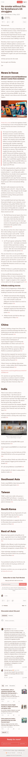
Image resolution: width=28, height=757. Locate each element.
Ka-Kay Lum (10, 698)
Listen (24, 18)
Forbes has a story (6, 123)
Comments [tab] (4, 615)
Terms (16, 750)
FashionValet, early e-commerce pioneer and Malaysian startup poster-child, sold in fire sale (9, 691)
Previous (6, 605)
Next (23, 605)
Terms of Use (21, 587)
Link (25, 282)
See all (4, 732)
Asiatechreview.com (7, 571)
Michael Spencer (8, 670)
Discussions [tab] (12, 685)
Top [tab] (3, 685)
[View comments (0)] (8, 715)
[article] (14, 695)
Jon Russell (7, 17)
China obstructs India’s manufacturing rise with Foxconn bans (8, 720)
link (11, 227)
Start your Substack (11, 752)
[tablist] (7, 615)
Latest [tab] (6, 685)
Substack (8, 755)
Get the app (19, 752)
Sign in (25, 2)
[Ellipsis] (26, 629)
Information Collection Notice (15, 589)
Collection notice (21, 750)
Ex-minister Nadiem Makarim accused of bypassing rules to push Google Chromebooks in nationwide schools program (10, 710)
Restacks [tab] (11, 615)
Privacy (12, 750)
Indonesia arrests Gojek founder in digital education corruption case (9, 706)
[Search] (25, 685)
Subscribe (19, 2)
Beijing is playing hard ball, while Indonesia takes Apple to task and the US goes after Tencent (10, 724)
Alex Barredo (7, 628)
